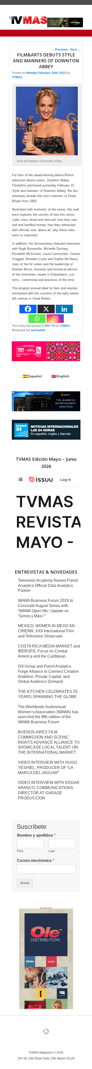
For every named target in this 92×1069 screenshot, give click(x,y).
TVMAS (17, 77)
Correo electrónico (35, 860)
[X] (46, 309)
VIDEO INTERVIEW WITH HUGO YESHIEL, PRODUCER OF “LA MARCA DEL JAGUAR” (47, 767)
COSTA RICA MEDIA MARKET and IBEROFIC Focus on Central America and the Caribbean (49, 651)
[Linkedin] (64, 309)
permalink (38, 330)
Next (75, 49)
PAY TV (50, 326)
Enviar (25, 883)
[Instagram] (55, 318)
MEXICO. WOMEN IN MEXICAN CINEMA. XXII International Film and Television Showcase (46, 631)
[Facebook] (28, 309)
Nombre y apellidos (36, 835)
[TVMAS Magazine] (28, 20)
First (20, 851)
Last (52, 851)
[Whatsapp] (37, 318)
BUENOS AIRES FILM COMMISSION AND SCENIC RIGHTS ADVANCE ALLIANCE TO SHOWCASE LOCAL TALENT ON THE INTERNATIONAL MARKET (48, 742)
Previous (60, 49)
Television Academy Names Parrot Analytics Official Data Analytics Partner (48, 585)
